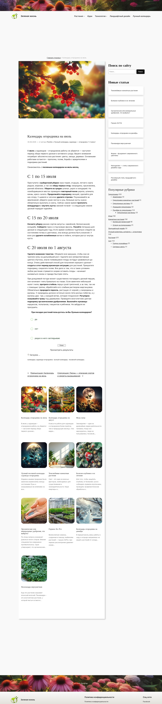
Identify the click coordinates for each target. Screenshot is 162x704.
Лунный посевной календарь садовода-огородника (33, 474)
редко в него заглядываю (47, 338)
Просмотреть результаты (61, 350)
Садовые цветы (119, 247)
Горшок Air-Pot (55, 529)
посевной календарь (76, 360)
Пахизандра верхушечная (31, 587)
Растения (111, 237)
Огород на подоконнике (122, 225)
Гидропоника (113, 194)
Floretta (49, 142)
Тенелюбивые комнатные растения (59, 474)
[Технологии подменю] (106, 16)
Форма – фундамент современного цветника (124, 154)
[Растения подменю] (84, 16)
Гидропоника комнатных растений (126, 200)
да (36, 319)
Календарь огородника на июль (34, 418)
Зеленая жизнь (28, 16)
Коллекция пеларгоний (121, 222)
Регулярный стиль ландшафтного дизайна (123, 179)
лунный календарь (61, 360)
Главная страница (54, 58)
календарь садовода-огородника (40, 360)
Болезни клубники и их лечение (85, 474)
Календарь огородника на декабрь (86, 530)
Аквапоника (117, 197)
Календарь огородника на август (59, 419)
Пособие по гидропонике (122, 210)
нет (36, 329)
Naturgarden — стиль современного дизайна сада (124, 166)
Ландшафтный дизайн (116, 228)
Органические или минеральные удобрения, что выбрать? (33, 531)
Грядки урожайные (120, 243)
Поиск (140, 72)
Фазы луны (80, 418)
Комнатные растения (116, 219)
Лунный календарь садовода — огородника (71, 142)
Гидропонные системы (121, 203)
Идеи (110, 216)
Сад (109, 241)
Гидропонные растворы (126, 213)
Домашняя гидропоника (122, 207)
